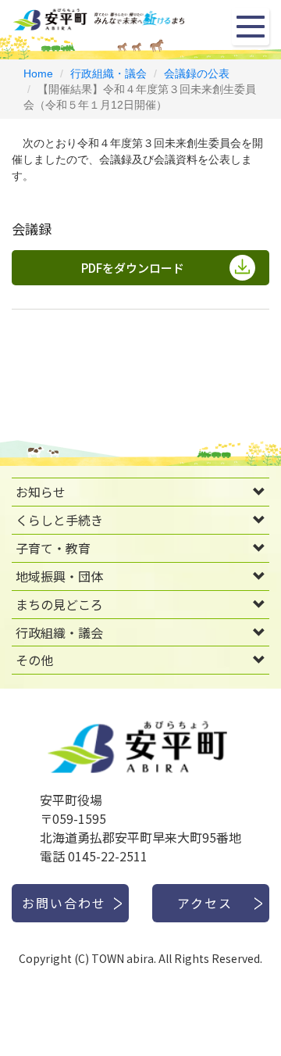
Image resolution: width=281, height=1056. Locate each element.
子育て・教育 (53, 548)
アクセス (205, 902)
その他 (34, 659)
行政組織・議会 (108, 73)
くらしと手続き (59, 519)
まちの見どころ (59, 604)
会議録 (32, 229)
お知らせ (41, 491)
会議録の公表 (196, 73)
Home (38, 73)
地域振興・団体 (59, 576)
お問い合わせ (64, 902)
